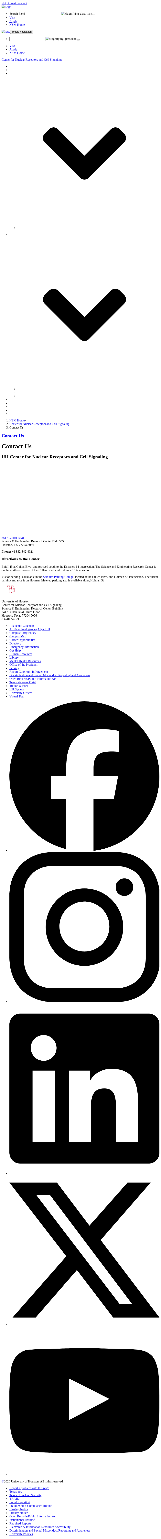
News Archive (26, 392)
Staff (20, 231)
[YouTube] (84, 1474)
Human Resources (20, 654)
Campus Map (17, 636)
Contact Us (16, 413)
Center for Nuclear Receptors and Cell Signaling (32, 59)
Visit (12, 17)
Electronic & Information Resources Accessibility (39, 1527)
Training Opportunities (23, 403)
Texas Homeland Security (25, 1495)
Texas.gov (15, 1491)
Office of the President (23, 664)
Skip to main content (14, 3)
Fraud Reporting (19, 1502)
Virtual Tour (17, 696)
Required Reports (20, 1523)
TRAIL (14, 1498)
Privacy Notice (18, 1512)
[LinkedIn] (84, 1173)
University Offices (20, 693)
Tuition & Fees (18, 685)
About (13, 66)
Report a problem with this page (29, 1488)
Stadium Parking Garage (58, 576)
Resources (15, 406)
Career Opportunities (22, 640)
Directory (15, 643)
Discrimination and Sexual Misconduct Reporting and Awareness (49, 675)
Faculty (22, 227)
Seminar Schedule (28, 396)
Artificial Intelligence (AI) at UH (29, 629)
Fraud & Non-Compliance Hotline (30, 1505)
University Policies (21, 1534)
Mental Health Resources (25, 661)
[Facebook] (84, 850)
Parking (14, 668)
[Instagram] (84, 1001)
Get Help (15, 650)
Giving (13, 410)
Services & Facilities (22, 399)
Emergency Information (24, 647)
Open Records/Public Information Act (32, 678)
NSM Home (17, 24)
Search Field (17, 13)
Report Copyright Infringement (28, 671)
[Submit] (93, 14)
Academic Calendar (21, 625)
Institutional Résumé (22, 1520)
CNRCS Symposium (30, 389)
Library (14, 657)
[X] (84, 1324)
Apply (13, 21)
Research (15, 69)
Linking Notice (18, 1509)
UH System (16, 689)
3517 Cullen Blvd (13, 537)
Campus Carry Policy (22, 632)
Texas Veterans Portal (22, 682)
